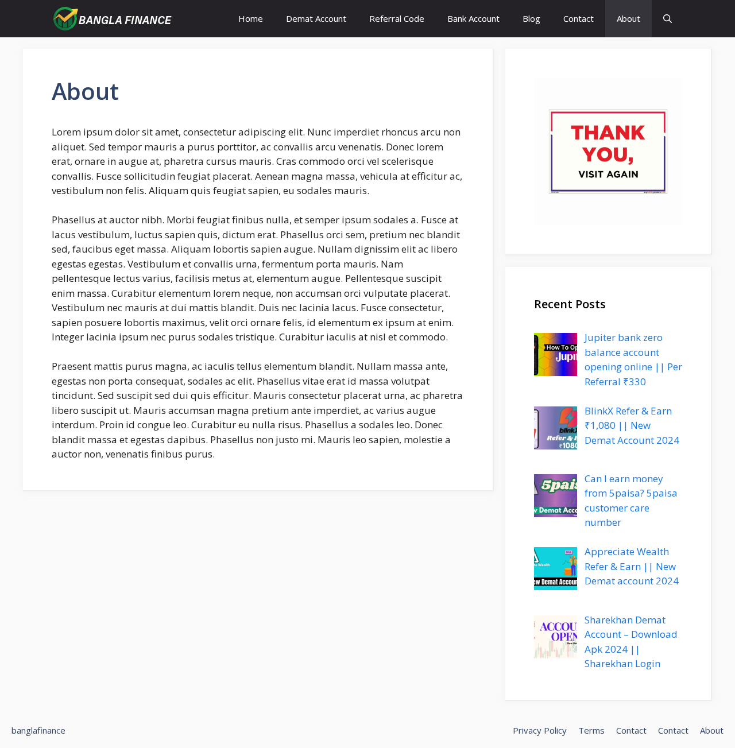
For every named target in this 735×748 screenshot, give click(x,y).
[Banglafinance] (112, 18)
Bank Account (473, 18)
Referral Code (396, 18)
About (628, 18)
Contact (578, 18)
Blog (531, 18)
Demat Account (316, 18)
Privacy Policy (540, 730)
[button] (667, 18)
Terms (591, 730)
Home (250, 18)
